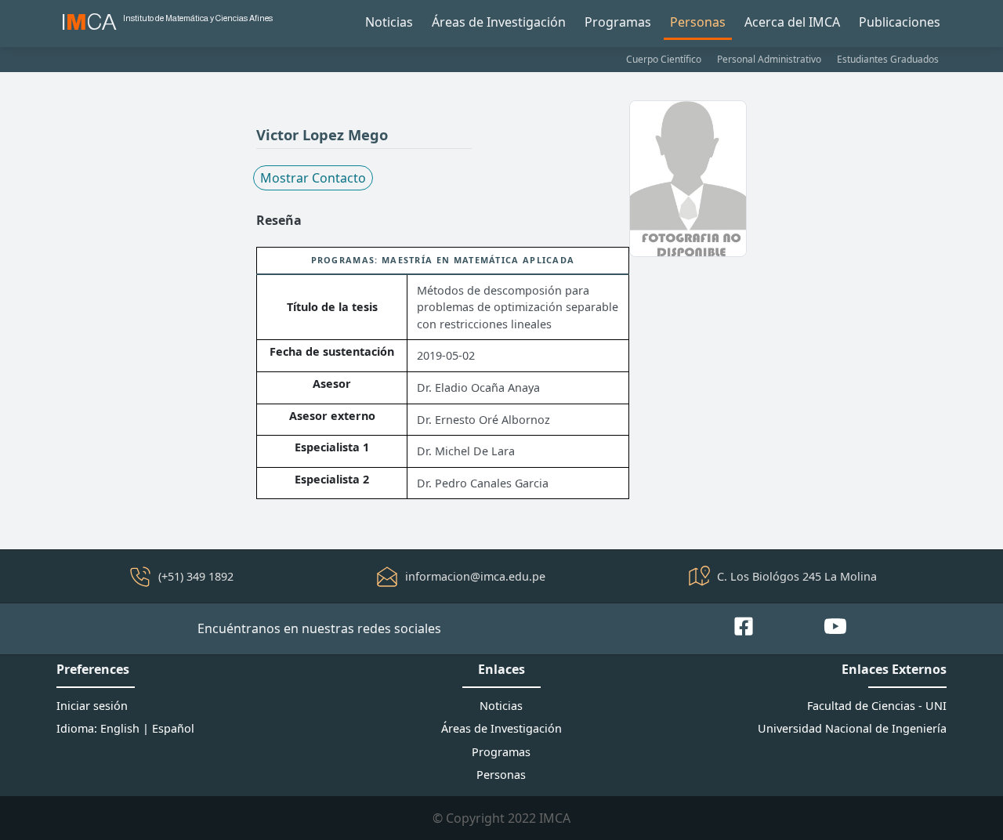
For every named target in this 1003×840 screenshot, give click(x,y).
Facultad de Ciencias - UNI (877, 705)
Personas (698, 22)
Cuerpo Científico (663, 59)
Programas (618, 22)
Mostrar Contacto (313, 177)
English (119, 728)
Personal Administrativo (769, 59)
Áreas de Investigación (499, 22)
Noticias (389, 22)
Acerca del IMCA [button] (792, 22)
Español (173, 728)
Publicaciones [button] (899, 22)
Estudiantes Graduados (888, 59)
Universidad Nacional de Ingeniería (852, 728)
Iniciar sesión (92, 705)
